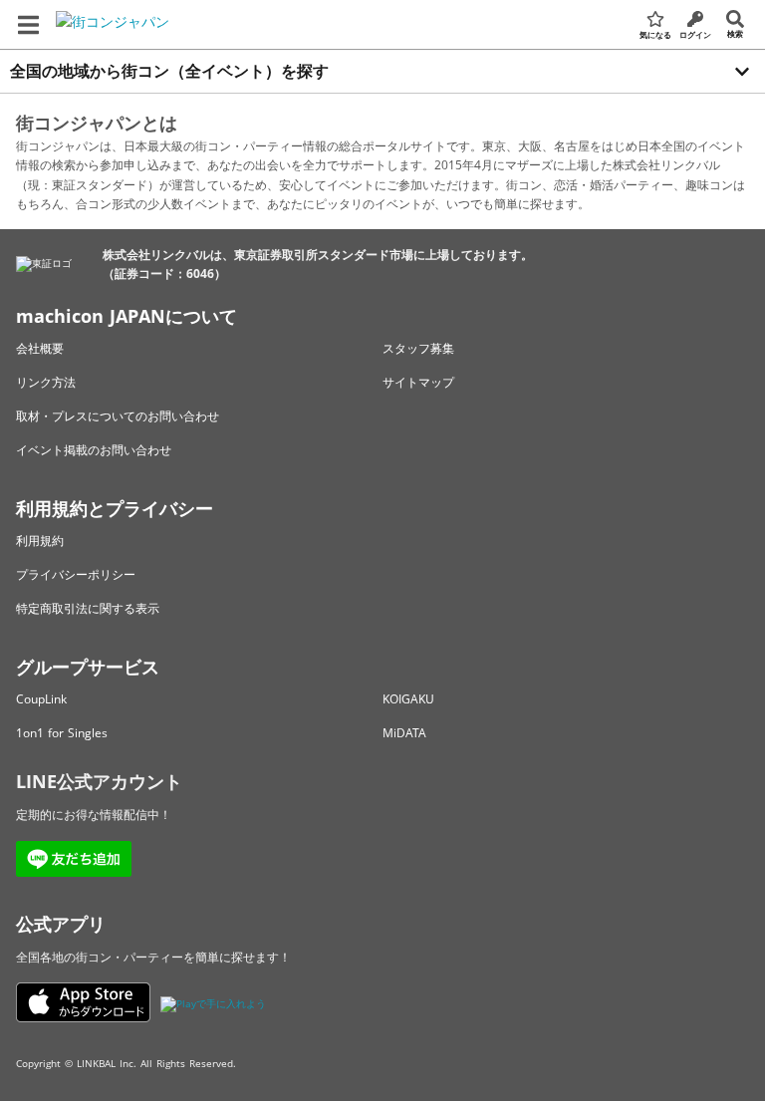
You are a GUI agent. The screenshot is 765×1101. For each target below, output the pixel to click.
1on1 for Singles (62, 732)
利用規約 (40, 540)
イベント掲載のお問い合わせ (93, 449)
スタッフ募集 (418, 348)
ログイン (695, 34)
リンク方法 (46, 382)
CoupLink (41, 698)
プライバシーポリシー (75, 574)
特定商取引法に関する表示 (87, 608)
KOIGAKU (408, 698)
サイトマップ (418, 382)
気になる (655, 34)
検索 (735, 33)
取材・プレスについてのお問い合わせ (117, 416)
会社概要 (40, 348)
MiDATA (404, 732)
